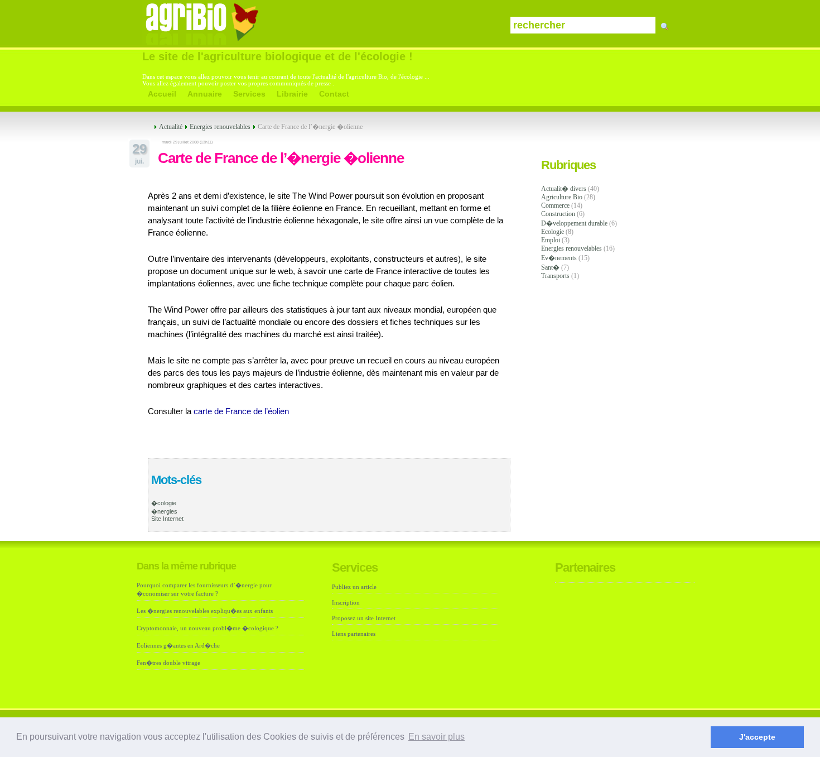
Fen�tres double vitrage (168, 662)
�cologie (163, 503)
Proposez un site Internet (363, 618)
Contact (334, 93)
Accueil (162, 93)
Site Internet (167, 518)
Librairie (292, 93)
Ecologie (552, 232)
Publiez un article (354, 586)
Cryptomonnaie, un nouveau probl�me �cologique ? (207, 628)
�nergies (164, 511)
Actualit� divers (563, 189)
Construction (558, 214)
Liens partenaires (353, 633)
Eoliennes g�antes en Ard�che (178, 645)
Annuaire (204, 93)
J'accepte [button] (757, 736)
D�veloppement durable (574, 223)
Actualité (170, 127)
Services (249, 93)
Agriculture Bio (561, 197)
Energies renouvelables (571, 248)
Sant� (550, 267)
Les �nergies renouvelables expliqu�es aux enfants (205, 610)
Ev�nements (559, 258)
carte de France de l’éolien (241, 411)
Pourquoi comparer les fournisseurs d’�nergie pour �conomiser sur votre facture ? (204, 589)
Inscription (346, 602)
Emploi (550, 240)
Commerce (555, 205)
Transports (555, 276)
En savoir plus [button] (436, 736)
